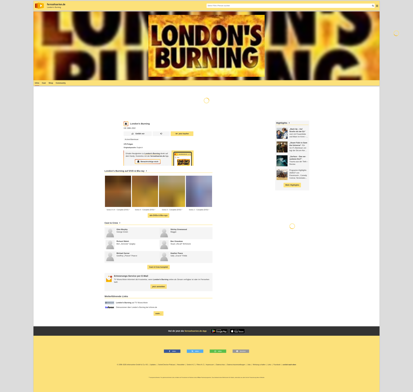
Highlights (281, 123)
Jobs (249, 364)
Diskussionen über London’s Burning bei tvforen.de (136, 307)
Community (61, 83)
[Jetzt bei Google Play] (219, 331)
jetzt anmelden (158, 287)
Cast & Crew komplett (158, 267)
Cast (44, 83)
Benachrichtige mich (149, 162)
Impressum (210, 364)
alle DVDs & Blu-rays (158, 215)
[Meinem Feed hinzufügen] (126, 124)
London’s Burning (54, 7)
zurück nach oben (289, 364)
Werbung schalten (259, 364)
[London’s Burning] (183, 158)
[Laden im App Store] (237, 331)
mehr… (158, 314)
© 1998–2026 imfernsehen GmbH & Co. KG (132, 364)
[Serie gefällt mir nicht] (161, 133)
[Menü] (377, 5)
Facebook (277, 364)
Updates (153, 364)
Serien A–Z (190, 364)
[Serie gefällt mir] (138, 133)
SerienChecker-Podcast (166, 364)
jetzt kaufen (184, 134)
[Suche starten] (373, 6)
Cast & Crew (111, 223)
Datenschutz (220, 364)
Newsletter (181, 364)
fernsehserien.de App (196, 331)
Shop (51, 83)
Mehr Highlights (292, 185)
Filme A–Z (200, 364)
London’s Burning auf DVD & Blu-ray (124, 171)
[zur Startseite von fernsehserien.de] (39, 6)
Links (269, 364)
